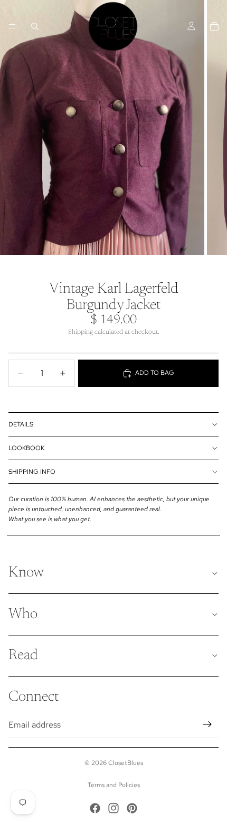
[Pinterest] (132, 808)
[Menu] (12, 26)
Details (20, 424)
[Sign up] (207, 724)
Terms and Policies (114, 785)
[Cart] (214, 26)
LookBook (26, 448)
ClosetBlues (125, 763)
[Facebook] (95, 808)
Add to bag (154, 373)
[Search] (34, 26)
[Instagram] (113, 808)
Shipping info (31, 472)
